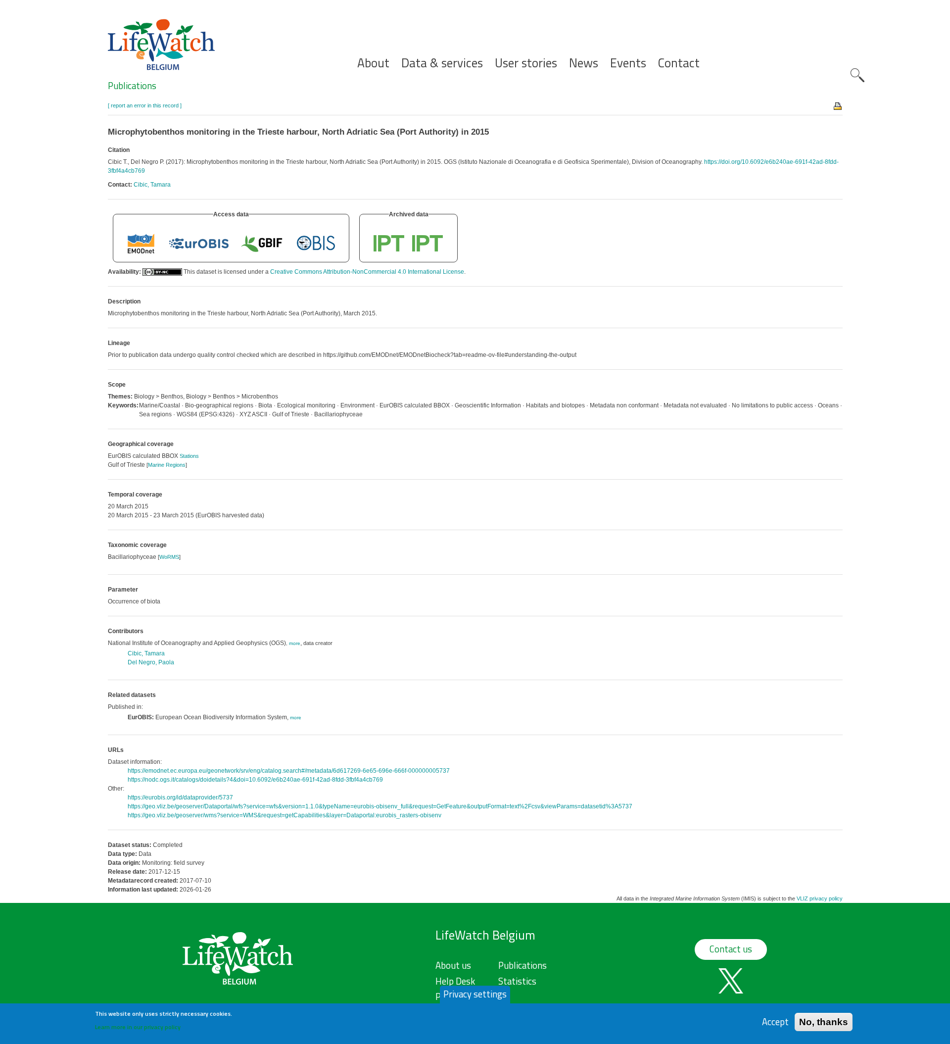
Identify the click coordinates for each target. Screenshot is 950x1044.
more (294, 643)
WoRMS (169, 557)
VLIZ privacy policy (820, 898)
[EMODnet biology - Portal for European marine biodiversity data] (141, 243)
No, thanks (823, 1021)
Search (857, 75)
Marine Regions (167, 465)
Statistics (517, 981)
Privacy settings (475, 994)
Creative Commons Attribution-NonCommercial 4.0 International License (367, 271)
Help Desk (455, 981)
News (583, 63)
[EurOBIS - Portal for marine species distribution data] (199, 243)
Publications (132, 86)
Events (628, 63)
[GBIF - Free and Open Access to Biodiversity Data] (262, 243)
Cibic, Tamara (152, 184)
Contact (679, 63)
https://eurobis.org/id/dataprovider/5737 (180, 797)
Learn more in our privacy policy (138, 1027)
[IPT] (389, 243)
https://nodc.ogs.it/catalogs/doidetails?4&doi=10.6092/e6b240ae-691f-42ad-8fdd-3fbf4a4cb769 (255, 779)
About (373, 63)
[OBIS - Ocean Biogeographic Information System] (316, 243)
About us (453, 965)
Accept (775, 1021)
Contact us (731, 949)
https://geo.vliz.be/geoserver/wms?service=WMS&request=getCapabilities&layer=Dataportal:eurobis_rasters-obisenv (284, 815)
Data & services (442, 63)
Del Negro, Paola (151, 662)
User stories (526, 63)
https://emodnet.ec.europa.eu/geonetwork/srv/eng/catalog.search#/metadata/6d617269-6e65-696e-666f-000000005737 (289, 770)
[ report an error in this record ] (145, 105)
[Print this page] (838, 105)
